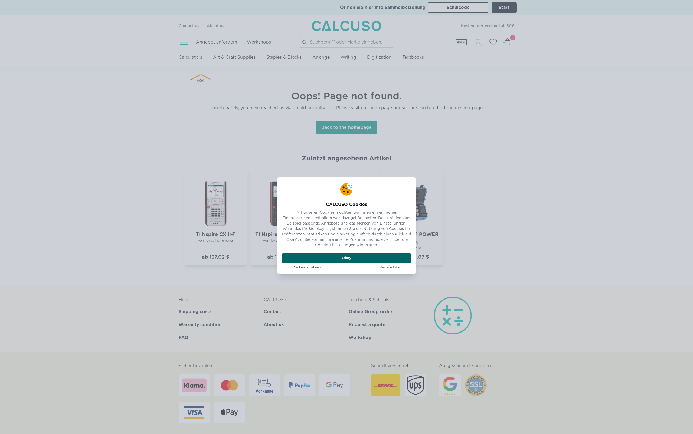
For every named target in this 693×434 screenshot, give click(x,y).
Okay (346, 258)
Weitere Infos (390, 267)
